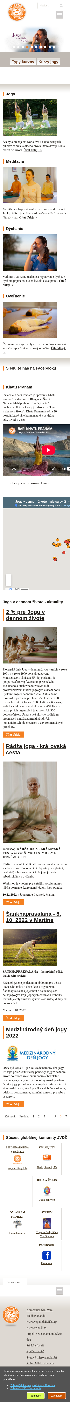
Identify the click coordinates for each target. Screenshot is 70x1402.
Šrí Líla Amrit (35, 1345)
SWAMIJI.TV (47, 1147)
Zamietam (56, 1395)
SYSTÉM (46, 1212)
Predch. (24, 1116)
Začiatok (10, 1116)
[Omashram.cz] (17, 1229)
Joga (10, 94)
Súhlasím (35, 1395)
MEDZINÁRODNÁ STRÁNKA (17, 1149)
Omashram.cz (17, 1233)
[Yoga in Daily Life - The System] (47, 1228)
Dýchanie (14, 228)
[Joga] (30, 135)
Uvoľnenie (15, 296)
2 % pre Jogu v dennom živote (25, 615)
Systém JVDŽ (35, 1351)
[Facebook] (46, 1259)
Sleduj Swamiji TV (47, 1167)
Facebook (46, 1263)
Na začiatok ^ (15, 1282)
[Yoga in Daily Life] (17, 1164)
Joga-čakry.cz (47, 1199)
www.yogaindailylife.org (41, 1321)
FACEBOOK (46, 1245)
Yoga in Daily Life (17, 1168)
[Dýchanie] (30, 269)
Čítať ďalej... (13, 734)
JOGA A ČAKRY (47, 1180)
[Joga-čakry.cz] (47, 1195)
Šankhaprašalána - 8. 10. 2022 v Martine (33, 917)
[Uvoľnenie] (30, 337)
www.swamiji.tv (36, 1327)
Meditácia (15, 161)
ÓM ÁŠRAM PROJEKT (17, 1214)
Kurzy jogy (48, 62)
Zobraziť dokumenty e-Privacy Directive (32, 1385)
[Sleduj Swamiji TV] (47, 1163)
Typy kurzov (23, 62)
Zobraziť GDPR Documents (25, 1388)
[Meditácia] (30, 202)
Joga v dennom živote (17, 14)
